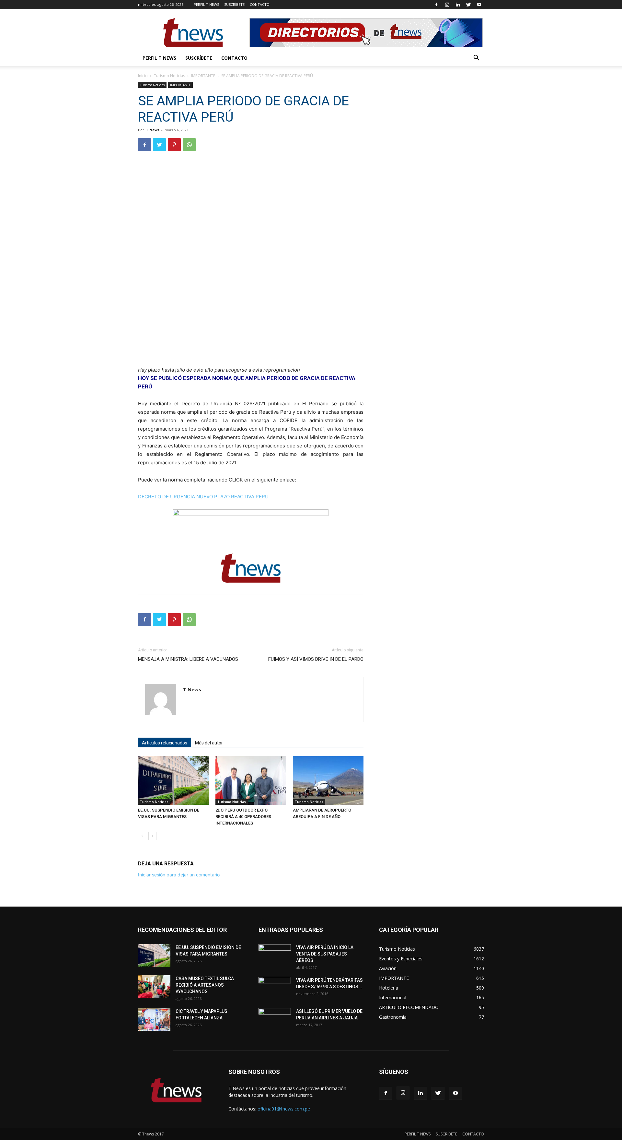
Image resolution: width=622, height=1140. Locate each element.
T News (152, 129)
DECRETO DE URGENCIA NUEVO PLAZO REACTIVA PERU (203, 496)
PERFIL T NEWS (206, 4)
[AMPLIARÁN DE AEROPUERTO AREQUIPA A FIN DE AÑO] (328, 780)
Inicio (143, 75)
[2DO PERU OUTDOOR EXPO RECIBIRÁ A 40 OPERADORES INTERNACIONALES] (250, 780)
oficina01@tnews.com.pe (284, 1109)
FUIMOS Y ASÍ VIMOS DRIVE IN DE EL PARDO (315, 659)
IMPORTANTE (203, 75)
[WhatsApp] (189, 144)
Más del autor (209, 742)
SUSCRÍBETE (234, 4)
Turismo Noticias (169, 75)
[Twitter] (468, 4)
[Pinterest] (174, 144)
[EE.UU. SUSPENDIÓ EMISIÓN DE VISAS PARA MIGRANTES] (173, 780)
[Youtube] (479, 4)
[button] (476, 58)
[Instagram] (447, 4)
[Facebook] (436, 4)
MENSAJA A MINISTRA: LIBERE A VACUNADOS (188, 659)
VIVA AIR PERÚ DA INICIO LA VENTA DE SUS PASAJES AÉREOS (324, 954)
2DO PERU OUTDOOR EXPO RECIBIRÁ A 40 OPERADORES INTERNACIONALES (243, 816)
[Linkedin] (458, 4)
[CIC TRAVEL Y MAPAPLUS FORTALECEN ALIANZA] (154, 1019)
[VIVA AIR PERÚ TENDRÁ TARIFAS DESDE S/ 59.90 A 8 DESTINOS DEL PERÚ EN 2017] (275, 988)
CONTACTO (260, 4)
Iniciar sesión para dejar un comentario (179, 874)
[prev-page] (142, 836)
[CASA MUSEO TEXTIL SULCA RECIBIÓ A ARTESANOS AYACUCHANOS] (154, 986)
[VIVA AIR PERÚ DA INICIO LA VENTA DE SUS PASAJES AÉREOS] (275, 955)
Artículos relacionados (164, 742)
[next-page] (152, 836)
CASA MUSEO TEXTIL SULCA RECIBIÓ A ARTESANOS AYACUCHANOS (205, 985)
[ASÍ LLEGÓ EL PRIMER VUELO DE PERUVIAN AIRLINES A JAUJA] (275, 1019)
